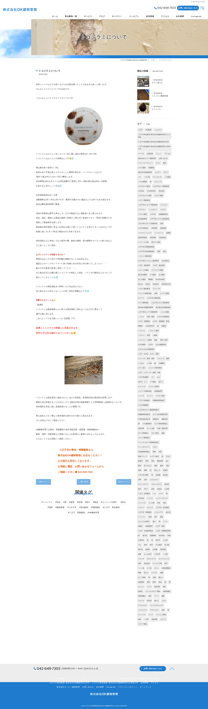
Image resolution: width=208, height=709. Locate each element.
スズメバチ (158, 181)
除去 (166, 563)
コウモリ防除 (160, 396)
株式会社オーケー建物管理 (147, 158)
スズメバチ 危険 (163, 358)
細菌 (161, 572)
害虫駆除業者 (142, 219)
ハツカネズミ (152, 209)
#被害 (71, 502)
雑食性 (148, 549)
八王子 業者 (160, 526)
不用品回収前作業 (144, 419)
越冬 (139, 619)
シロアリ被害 (154, 456)
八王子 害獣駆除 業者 (161, 321)
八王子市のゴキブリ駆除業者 (147, 223)
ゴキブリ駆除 (142, 624)
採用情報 (150, 153)
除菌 (139, 572)
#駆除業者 (60, 507)
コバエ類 (151, 503)
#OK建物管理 (93, 512)
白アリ (166, 172)
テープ (156, 596)
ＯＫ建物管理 (147, 423)
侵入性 (168, 512)
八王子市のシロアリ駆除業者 (147, 205)
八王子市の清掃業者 (153, 298)
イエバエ (141, 559)
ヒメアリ (141, 298)
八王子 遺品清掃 (159, 265)
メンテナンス (158, 233)
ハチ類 (146, 619)
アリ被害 (153, 382)
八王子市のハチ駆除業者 (161, 186)
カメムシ (141, 586)
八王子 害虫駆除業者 (145, 531)
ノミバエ (150, 498)
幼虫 (164, 503)
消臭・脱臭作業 (162, 428)
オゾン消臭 (150, 428)
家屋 (152, 489)
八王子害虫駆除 (143, 377)
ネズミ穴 (150, 507)
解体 (161, 465)
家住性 (167, 484)
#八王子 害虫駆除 (111, 507)
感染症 (140, 526)
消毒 (139, 470)
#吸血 (95, 502)
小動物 (155, 335)
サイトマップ (145, 687)
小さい (155, 447)
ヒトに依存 (147, 554)
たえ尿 (165, 540)
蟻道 (163, 433)
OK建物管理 (158, 391)
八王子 (140, 130)
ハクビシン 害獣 (144, 335)
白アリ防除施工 (143, 433)
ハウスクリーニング (144, 233)
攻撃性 (140, 461)
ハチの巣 (147, 177)
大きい (168, 456)
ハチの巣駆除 (142, 181)
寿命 (158, 503)
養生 (149, 596)
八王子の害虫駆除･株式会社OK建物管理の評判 (153, 142)
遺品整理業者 (142, 237)
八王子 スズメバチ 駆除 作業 (149, 372)
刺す (155, 517)
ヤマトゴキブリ (143, 484)
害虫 (164, 251)
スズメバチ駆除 (143, 270)
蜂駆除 (140, 326)
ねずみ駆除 (142, 344)
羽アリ (146, 489)
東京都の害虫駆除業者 (163, 307)
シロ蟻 (149, 363)
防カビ (146, 572)
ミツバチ (141, 396)
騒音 (154, 582)
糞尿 (148, 582)
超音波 (159, 489)
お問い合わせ (163, 158)
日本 (145, 479)
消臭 (167, 465)
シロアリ (158, 172)
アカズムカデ (142, 605)
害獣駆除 (151, 167)
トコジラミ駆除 (161, 614)
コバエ (161, 493)
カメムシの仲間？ (144, 521)
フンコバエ (142, 503)
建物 (163, 596)
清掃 (161, 223)
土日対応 (141, 191)
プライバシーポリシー (145, 163)
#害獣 (50, 507)
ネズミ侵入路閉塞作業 (160, 414)
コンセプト (158, 130)
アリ (152, 377)
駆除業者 (160, 461)
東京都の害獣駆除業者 (145, 307)
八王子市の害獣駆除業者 (146, 247)
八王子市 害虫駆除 (162, 507)
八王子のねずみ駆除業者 (146, 349)
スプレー (141, 507)
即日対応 (162, 191)
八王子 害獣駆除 (144, 321)
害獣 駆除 (150, 316)
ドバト (165, 521)
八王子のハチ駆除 (144, 186)
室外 (152, 461)
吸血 (161, 517)
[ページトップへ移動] (172, 668)
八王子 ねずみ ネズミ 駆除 (148, 354)
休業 (168, 535)
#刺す (87, 502)
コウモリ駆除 (142, 214)
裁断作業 (165, 419)
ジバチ (150, 614)
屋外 (151, 545)
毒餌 (155, 465)
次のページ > (123, 481)
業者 (164, 163)
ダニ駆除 (159, 545)
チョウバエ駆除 (153, 386)
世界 (139, 479)
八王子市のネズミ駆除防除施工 (148, 410)
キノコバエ (142, 614)
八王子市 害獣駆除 (144, 512)
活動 (154, 577)
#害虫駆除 (83, 507)
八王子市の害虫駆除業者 (146, 251)
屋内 (145, 545)
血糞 (139, 554)
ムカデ (164, 600)
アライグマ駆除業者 (144, 293)
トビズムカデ (142, 610)
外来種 (155, 549)
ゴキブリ (163, 619)
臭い (167, 461)
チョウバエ (142, 386)
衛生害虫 (147, 563)
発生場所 (157, 586)
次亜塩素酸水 (166, 568)
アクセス (167, 153)
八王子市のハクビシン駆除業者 (148, 261)
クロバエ (141, 600)
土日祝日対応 (151, 191)
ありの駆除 (142, 279)
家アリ (161, 382)
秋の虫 (140, 284)
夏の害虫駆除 (142, 274)
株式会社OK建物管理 (145, 172)
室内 (147, 461)
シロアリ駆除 (158, 195)
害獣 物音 (164, 340)
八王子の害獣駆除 (163, 316)
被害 (139, 465)
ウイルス (154, 572)
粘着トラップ (142, 456)
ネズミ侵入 (142, 368)
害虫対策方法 (166, 284)
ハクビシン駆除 (153, 330)
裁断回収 (156, 419)
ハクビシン (142, 330)
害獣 (158, 251)
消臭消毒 (154, 619)
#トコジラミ (47, 502)
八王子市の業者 (143, 475)
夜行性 (140, 549)
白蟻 (155, 293)
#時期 (79, 502)
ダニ (139, 545)
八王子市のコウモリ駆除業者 (159, 219)
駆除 (154, 451)
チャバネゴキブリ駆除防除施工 (148, 442)
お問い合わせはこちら (188, 8)
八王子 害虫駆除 (144, 493)
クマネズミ (142, 209)
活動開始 (141, 582)
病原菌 (158, 475)
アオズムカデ (154, 610)
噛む (164, 586)
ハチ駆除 (167, 177)
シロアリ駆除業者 (144, 200)
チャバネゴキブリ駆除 (153, 591)
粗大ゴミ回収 (155, 242)
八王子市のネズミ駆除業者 (160, 302)
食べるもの (147, 465)
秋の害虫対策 (160, 279)
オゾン (156, 568)
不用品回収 (162, 237)
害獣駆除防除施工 (159, 400)
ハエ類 (165, 554)
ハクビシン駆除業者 (144, 256)
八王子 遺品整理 (144, 265)
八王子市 (153, 214)
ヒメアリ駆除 (164, 293)
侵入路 (145, 535)
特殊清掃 (154, 228)
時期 (149, 517)
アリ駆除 (153, 274)
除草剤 (165, 470)
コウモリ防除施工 (144, 400)
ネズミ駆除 (142, 167)
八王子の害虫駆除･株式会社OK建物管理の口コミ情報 (154, 135)
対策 (160, 451)
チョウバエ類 (157, 563)
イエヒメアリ (158, 512)
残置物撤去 (166, 591)
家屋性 (140, 591)
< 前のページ (43, 481)
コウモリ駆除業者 (144, 288)
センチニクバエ (164, 559)
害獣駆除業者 (163, 214)
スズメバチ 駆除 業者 (146, 358)
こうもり (141, 316)
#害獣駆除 (95, 507)
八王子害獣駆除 (143, 405)
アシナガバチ (157, 177)
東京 (139, 489)
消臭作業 (141, 428)
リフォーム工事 (143, 242)
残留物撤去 (142, 596)
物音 (155, 340)
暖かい (161, 577)
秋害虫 (148, 284)
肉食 (163, 610)
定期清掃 (163, 228)
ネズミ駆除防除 (143, 302)
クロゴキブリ (154, 479)
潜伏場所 (163, 549)
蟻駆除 (150, 279)
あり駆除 (162, 274)
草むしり (157, 470)
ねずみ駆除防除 (161, 344)
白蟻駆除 (162, 363)
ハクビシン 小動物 (144, 340)
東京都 (165, 475)
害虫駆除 (148, 130)
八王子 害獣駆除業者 (163, 531)
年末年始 (162, 535)
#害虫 (123, 502)
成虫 (139, 563)
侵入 (154, 521)
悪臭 (160, 582)
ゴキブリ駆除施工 (144, 437)
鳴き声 (158, 540)
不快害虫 (141, 498)
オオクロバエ (151, 559)
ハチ (139, 177)
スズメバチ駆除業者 (155, 368)
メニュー (159, 153)
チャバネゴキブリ (144, 447)
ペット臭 (141, 568)
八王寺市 (157, 554)
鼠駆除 (164, 326)
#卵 (64, 502)
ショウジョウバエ (162, 498)
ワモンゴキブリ (156, 484)
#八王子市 (71, 507)
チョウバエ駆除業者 (144, 391)
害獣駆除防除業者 (144, 414)
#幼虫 (58, 502)
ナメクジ (150, 396)
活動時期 (153, 535)
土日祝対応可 (150, 326)
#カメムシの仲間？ (109, 502)
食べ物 (167, 545)
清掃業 (168, 233)
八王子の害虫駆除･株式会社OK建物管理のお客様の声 (154, 147)
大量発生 (141, 540)
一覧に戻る (83, 481)
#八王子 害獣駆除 (76, 512)
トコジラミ (142, 517)
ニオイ (149, 586)
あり (158, 377)
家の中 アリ (142, 382)
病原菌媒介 (149, 526)
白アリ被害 (155, 433)
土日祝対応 (165, 261)
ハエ (154, 493)
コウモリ (163, 209)
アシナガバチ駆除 (157, 270)
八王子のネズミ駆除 (144, 195)
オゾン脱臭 (142, 577)
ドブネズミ (164, 205)
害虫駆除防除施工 (144, 451)
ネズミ (158, 163)
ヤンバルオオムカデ (156, 605)
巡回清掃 (153, 237)
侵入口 (156, 600)
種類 (145, 470)
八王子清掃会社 (143, 228)
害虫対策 (156, 284)
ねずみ (150, 344)
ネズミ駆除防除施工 (161, 423)
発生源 (149, 600)
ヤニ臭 (149, 568)
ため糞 (167, 489)
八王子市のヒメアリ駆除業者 (147, 312)
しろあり (141, 363)
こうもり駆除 (164, 312)
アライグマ (156, 288)
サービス (141, 153)
